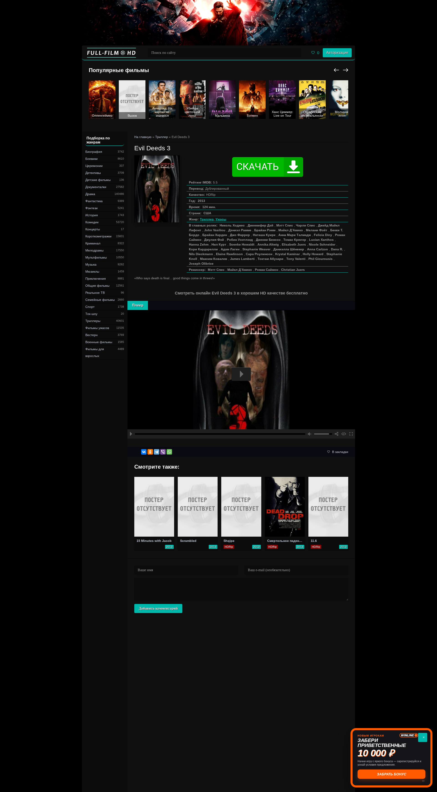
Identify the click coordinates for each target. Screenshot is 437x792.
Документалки (95, 187)
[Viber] (163, 452)
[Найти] (296, 52)
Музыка (91, 264)
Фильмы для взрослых (94, 352)
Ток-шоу (91, 314)
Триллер (207, 219)
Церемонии (94, 166)
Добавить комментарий (158, 608)
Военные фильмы (98, 342)
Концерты (92, 229)
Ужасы (221, 219)
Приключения (95, 278)
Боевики (91, 159)
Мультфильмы (96, 257)
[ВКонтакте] (144, 452)
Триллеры (92, 321)
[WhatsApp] (169, 452)
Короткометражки (98, 236)
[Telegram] (156, 452)
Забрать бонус (391, 774)
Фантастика (94, 201)
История (91, 215)
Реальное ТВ (95, 292)
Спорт (89, 307)
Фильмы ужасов (97, 328)
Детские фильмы (98, 180)
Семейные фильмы (100, 300)
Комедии (92, 222)
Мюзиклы (92, 271)
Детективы (93, 173)
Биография (93, 151)
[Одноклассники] (150, 452)
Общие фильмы (97, 285)
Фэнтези (91, 208)
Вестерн (91, 335)
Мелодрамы (94, 250)
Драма (90, 194)
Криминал (92, 243)
